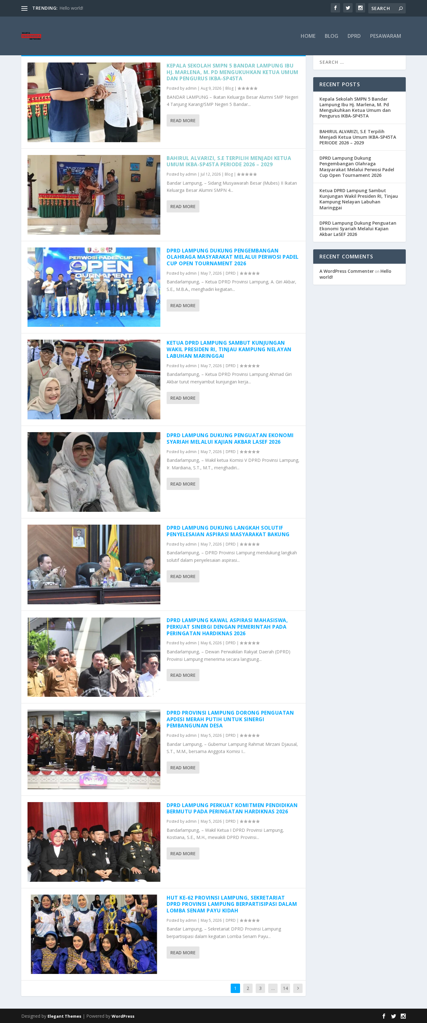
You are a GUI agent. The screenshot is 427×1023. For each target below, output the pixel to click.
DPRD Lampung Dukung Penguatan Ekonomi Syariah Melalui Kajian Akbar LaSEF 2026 (230, 438)
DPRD (354, 36)
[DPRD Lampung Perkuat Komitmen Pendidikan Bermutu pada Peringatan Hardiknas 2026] (94, 842)
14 (285, 988)
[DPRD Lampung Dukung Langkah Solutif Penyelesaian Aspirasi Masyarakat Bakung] (94, 564)
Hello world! (71, 8)
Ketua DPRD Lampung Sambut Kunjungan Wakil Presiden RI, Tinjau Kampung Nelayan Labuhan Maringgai (229, 349)
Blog (331, 36)
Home (308, 36)
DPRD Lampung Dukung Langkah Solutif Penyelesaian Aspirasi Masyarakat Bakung (228, 531)
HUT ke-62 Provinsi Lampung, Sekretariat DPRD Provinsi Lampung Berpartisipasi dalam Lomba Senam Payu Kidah (232, 904)
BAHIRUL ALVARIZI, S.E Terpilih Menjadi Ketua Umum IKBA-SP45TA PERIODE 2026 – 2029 (229, 161)
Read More (183, 120)
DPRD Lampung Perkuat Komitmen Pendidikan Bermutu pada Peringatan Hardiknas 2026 (232, 808)
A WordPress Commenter (346, 271)
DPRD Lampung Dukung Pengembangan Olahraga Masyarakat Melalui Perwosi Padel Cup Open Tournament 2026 (233, 257)
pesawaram (385, 36)
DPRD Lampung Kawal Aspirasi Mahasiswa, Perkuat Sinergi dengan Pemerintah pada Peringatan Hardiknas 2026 (227, 627)
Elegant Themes (64, 1016)
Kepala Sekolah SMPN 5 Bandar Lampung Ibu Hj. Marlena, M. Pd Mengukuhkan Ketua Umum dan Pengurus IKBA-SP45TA (233, 72)
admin (191, 88)
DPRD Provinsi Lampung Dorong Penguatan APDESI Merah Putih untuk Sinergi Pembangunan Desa (230, 719)
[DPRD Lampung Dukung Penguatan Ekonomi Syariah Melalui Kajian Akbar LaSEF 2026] (94, 472)
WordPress (123, 1016)
